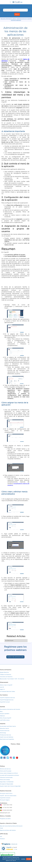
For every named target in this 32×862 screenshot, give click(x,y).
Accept (29, 859)
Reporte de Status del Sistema (8, 830)
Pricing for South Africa (6, 793)
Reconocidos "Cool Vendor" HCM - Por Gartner (12, 678)
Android (2, 838)
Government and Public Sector (8, 726)
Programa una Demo (5, 818)
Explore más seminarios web (15, 656)
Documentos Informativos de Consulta (10, 709)
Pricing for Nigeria (4, 800)
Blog (1, 711)
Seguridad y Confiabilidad (6, 781)
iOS (1, 836)
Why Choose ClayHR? (5, 718)
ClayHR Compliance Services (7, 697)
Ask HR (2, 687)
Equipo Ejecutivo (4, 672)
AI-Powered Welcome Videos (7, 691)
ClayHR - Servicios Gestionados (8, 795)
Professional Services (5, 735)
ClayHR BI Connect (5, 702)
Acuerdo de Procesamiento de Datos (9, 775)
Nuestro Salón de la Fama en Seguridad (10, 786)
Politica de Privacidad (5, 771)
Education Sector (4, 728)
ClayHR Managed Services (6, 699)
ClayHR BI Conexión (5, 797)
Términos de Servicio (5, 768)
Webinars (2, 715)
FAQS (1, 828)
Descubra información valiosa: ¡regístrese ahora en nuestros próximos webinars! (16, 19)
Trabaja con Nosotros (5, 674)
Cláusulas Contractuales (6, 777)
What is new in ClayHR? (6, 685)
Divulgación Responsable (6, 784)
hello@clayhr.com (5, 812)
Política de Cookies (5, 779)
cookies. (23, 859)
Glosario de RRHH (4, 713)
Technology (3, 732)
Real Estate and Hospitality (7, 739)
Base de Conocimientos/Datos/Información (11, 826)
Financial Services (4, 730)
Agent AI (2, 689)
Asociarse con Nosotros (6, 676)
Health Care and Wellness (6, 737)
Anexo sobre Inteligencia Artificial (9, 773)
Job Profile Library (5, 720)
